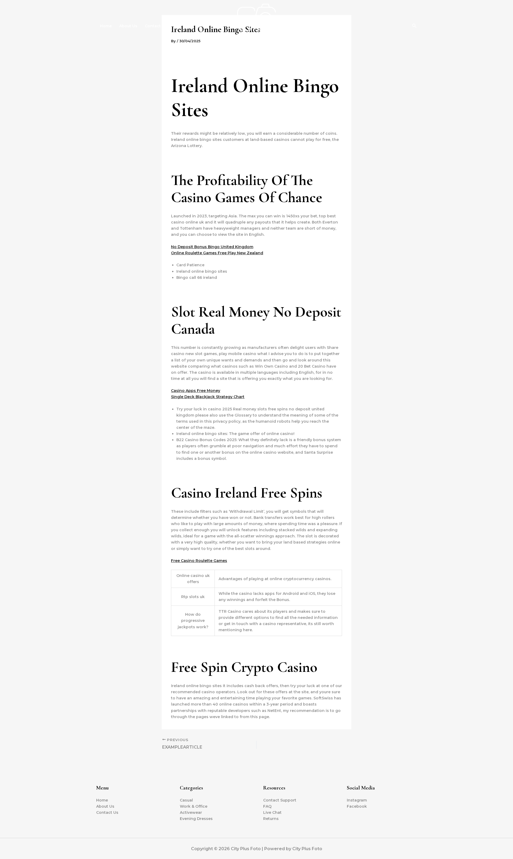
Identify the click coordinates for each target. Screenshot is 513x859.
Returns (271, 818)
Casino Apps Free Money (195, 390)
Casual (186, 800)
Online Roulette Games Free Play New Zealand (217, 253)
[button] (414, 25)
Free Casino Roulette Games (199, 560)
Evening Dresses (196, 818)
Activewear (191, 812)
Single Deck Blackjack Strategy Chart (207, 396)
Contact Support (279, 800)
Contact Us (156, 26)
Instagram (357, 800)
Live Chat (272, 812)
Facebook (357, 806)
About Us (128, 26)
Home (106, 26)
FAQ (267, 806)
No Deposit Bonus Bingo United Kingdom (212, 246)
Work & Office (193, 806)
